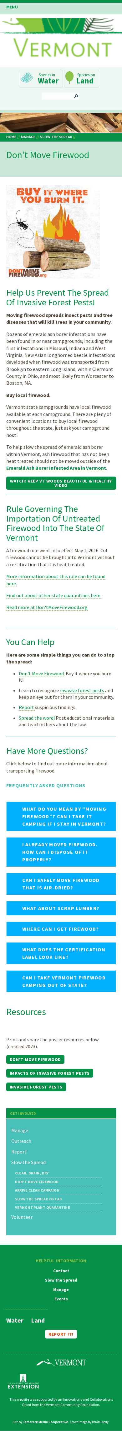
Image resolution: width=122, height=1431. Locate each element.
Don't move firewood (35, 1059)
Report (27, 707)
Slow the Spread (56, 136)
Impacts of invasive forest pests (50, 1073)
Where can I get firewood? (60, 929)
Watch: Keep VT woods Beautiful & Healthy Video (61, 483)
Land (85, 81)
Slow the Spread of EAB (38, 1199)
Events (61, 1299)
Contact (61, 1270)
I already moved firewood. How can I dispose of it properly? (60, 852)
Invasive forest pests (36, 1087)
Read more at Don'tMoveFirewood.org (47, 607)
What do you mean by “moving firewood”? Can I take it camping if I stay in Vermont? (64, 816)
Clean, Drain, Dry (32, 1173)
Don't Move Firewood (41, 673)
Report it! (61, 1334)
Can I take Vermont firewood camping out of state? (64, 981)
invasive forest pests (82, 690)
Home (11, 136)
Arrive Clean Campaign (37, 1190)
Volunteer (22, 1217)
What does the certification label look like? (64, 953)
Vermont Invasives (61, 39)
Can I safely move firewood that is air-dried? (61, 884)
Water (48, 81)
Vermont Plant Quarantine (42, 1207)
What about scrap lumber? (61, 908)
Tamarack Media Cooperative (45, 1422)
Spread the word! (37, 718)
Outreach (21, 1141)
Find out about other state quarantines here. (53, 595)
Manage (28, 136)
